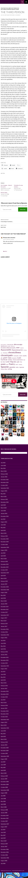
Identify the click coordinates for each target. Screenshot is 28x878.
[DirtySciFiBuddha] (3, 418)
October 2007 (4, 821)
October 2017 (4, 612)
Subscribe (22, 209)
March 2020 (4, 558)
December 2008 (5, 781)
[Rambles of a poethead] (10, 422)
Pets (21, 362)
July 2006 (3, 863)
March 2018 (4, 601)
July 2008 (3, 795)
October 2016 (4, 632)
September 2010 (5, 728)
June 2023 (3, 510)
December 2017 (5, 606)
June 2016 (3, 643)
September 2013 (5, 719)
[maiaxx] (3, 430)
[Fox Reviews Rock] (18, 422)
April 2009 (3, 770)
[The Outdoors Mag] (6, 434)
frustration (4, 8)
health (19, 358)
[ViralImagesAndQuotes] (3, 406)
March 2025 (4, 496)
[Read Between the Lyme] (3, 426)
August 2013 (4, 722)
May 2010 (3, 733)
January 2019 (4, 584)
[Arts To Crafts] (14, 406)
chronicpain (7, 355)
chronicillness (14, 352)
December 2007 (5, 815)
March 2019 (4, 578)
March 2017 (4, 620)
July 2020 (3, 553)
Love (7, 362)
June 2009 (3, 764)
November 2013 (5, 714)
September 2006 (5, 857)
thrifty (17, 367)
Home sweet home (18, 359)
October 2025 (4, 485)
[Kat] (14, 410)
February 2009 (4, 776)
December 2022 (5, 516)
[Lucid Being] (3, 410)
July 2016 (3, 640)
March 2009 (4, 773)
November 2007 (5, 818)
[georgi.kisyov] (6, 406)
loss (4, 362)
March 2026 (4, 471)
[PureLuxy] (10, 426)
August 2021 (4, 522)
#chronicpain (10, 344)
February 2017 (4, 623)
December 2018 (5, 587)
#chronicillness (4, 344)
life (1, 362)
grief (9, 8)
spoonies (12, 367)
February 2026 (4, 474)
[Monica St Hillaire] (6, 426)
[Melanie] (3, 414)
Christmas (5, 352)
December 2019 (5, 564)
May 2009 (3, 767)
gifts (2, 358)
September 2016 (5, 634)
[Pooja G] (10, 434)
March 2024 (4, 507)
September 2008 (5, 790)
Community (16, 355)
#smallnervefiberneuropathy (8, 347)
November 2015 (5, 660)
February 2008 (4, 809)
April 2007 (3, 838)
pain (18, 362)
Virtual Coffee (4, 369)
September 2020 (5, 547)
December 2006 (5, 849)
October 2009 (4, 753)
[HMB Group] (18, 418)
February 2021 (4, 536)
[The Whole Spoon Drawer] (22, 422)
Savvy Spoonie (10, 15)
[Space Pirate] (22, 410)
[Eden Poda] (14, 422)
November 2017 (5, 609)
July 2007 (3, 829)
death (20, 355)
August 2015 (4, 668)
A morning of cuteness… (7, 220)
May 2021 (3, 527)
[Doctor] (3, 422)
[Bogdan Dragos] (6, 418)
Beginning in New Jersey (6, 870)
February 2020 (4, 561)
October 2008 (4, 787)
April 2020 (3, 555)
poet (7, 364)
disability (25, 355)
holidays (10, 359)
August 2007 (4, 826)
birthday (25, 350)
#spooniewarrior (17, 350)
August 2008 (4, 793)
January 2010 (4, 745)
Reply (6, 251)
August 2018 (4, 592)
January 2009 (4, 778)
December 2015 (5, 657)
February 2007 (4, 843)
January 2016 (4, 654)
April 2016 (3, 649)
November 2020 (5, 541)
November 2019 (5, 567)
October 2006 (4, 855)
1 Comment (17, 15)
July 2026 (3, 462)
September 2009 (5, 756)
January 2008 (4, 812)
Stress (17, 9)
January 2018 (4, 603)
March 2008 (4, 807)
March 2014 (4, 702)
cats (1, 352)
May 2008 (3, 801)
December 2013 (5, 711)
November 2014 (5, 694)
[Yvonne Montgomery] (6, 410)
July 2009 (3, 762)
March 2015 (4, 682)
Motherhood (15, 8)
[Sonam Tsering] (22, 426)
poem (3, 364)
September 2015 (5, 666)
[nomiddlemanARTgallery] (6, 422)
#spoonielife (6, 350)
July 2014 (3, 699)
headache (14, 358)
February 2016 (4, 651)
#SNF (18, 348)
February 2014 (4, 705)
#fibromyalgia (18, 344)
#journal (12, 346)
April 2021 (3, 530)
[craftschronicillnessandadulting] (10, 410)
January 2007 (4, 846)
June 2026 (3, 465)
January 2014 (4, 708)
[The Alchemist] (18, 434)
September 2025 (5, 488)
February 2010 (4, 742)
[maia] (10, 418)
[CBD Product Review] (3, 434)
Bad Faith (3, 226)
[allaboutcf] (18, 430)
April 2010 (3, 736)
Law (24, 359)
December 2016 (5, 629)
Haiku (10, 358)
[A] (18, 414)
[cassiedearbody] (6, 438)
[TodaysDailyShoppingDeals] (22, 406)
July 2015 (3, 671)
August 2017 (4, 618)
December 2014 (5, 691)
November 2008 (5, 784)
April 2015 (3, 680)
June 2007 (3, 832)
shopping (20, 364)
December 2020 (5, 539)
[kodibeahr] (10, 406)
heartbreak (4, 360)
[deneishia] (18, 406)
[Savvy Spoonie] (22, 434)
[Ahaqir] (22, 430)
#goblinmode (4, 346)
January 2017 (4, 626)
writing (10, 369)
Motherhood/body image (8, 9)
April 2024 (3, 505)
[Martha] (6, 430)
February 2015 (4, 685)
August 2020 (4, 550)
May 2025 (3, 493)
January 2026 (4, 476)
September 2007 (5, 824)
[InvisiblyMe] (14, 434)
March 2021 (4, 533)
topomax (21, 367)
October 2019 (4, 570)
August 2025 (4, 491)
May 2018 (3, 595)
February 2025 (4, 499)
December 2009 (5, 747)
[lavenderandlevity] (10, 430)
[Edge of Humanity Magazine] (22, 414)
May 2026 (3, 468)
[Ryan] (14, 426)
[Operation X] (10, 414)
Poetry (12, 364)
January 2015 (4, 688)
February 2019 (4, 581)
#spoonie (22, 347)
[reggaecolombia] (6, 414)
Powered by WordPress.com (18, 870)
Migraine (13, 362)
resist (16, 364)
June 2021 (3, 524)
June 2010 (3, 730)
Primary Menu (26, 2)
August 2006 (4, 860)
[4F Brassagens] (14, 418)
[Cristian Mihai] (14, 430)
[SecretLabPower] (14, 414)
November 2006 (5, 852)
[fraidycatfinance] (18, 426)
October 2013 (4, 716)
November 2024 (5, 502)
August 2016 (4, 637)
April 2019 (3, 575)
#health (9, 346)
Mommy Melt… (4, 192)
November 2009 (5, 750)
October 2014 (4, 697)
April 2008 (3, 804)
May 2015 (3, 677)
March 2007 (4, 841)
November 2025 (5, 482)
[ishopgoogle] (18, 410)
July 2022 (3, 519)
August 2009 (4, 759)
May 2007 (3, 835)
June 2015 (3, 674)
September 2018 (5, 589)
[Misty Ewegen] (22, 418)
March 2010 (4, 739)
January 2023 (4, 513)
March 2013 (4, 725)
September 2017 (5, 615)
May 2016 (3, 646)
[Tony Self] (3, 438)
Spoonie (5, 366)
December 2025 (5, 479)
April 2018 (3, 598)
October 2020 (4, 544)
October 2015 (4, 663)
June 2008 (3, 798)
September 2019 (5, 572)
